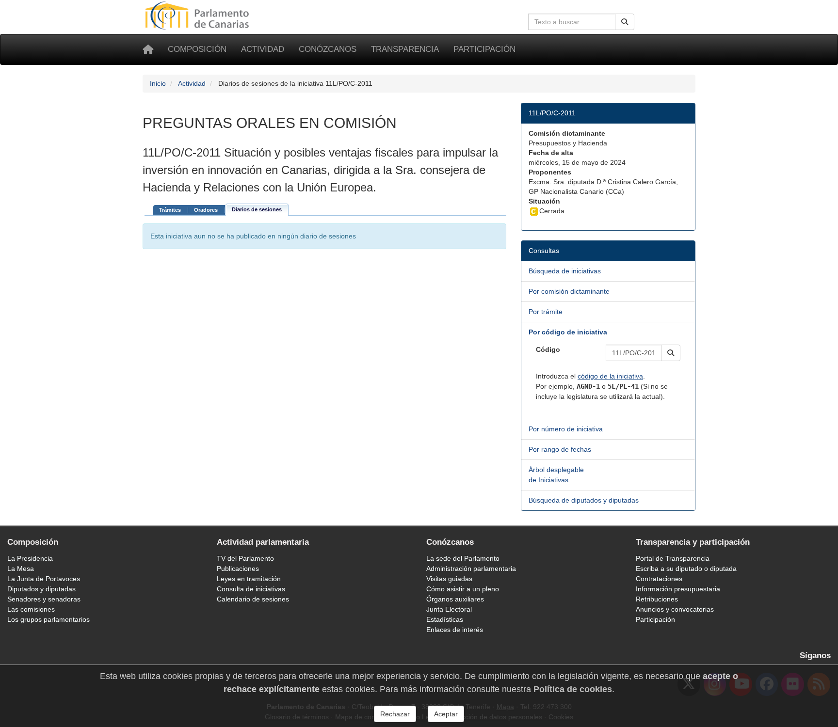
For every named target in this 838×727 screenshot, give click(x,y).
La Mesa (20, 568)
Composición (197, 49)
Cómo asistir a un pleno (462, 589)
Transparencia (405, 49)
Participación (484, 49)
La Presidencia (30, 558)
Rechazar (395, 714)
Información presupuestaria (678, 589)
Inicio (158, 83)
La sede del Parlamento (463, 558)
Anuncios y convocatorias (675, 609)
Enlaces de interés (454, 629)
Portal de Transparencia (672, 558)
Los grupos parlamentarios (48, 619)
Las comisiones (31, 609)
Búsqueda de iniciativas (565, 271)
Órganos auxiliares (455, 599)
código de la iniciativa (610, 376)
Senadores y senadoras (44, 599)
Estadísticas (444, 619)
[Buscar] (624, 22)
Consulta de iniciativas (251, 589)
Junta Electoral (449, 609)
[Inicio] (148, 49)
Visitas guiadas (449, 579)
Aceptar (446, 714)
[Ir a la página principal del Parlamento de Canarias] (198, 15)
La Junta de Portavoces (43, 579)
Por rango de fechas (560, 449)
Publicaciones (238, 568)
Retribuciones (657, 599)
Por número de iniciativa (566, 429)
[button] (670, 353)
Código (548, 349)
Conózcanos (327, 49)
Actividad (262, 49)
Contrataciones (659, 579)
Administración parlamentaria (471, 568)
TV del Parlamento (245, 558)
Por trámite (546, 312)
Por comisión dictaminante (569, 291)
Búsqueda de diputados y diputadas (584, 500)
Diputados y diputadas (41, 589)
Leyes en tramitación (249, 579)
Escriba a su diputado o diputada (686, 568)
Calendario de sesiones (253, 599)
